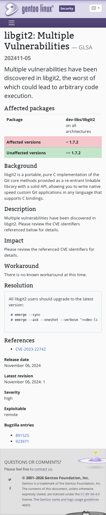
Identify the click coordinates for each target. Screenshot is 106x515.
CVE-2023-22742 (31, 349)
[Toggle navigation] (12, 23)
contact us (43, 469)
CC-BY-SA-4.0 (90, 494)
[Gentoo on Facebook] (9, 488)
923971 (22, 441)
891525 (22, 435)
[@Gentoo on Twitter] (9, 480)
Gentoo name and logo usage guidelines (69, 499)
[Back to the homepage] (29, 9)
